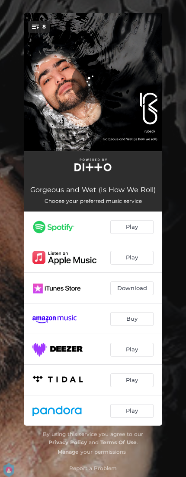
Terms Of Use (118, 442)
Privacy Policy (67, 442)
